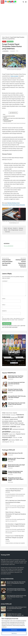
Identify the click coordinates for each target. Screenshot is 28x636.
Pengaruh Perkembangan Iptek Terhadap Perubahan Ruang (15, 472)
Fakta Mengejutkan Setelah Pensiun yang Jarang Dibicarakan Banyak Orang (16, 596)
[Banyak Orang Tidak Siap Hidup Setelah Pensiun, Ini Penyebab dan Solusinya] (3, 582)
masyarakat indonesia (6, 424)
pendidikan (6, 432)
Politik (20, 437)
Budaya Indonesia (9, 412)
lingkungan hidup (13, 423)
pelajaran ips (7, 429)
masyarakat (20, 423)
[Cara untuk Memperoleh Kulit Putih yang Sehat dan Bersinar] (4, 382)
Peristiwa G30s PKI (5, 435)
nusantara (13, 426)
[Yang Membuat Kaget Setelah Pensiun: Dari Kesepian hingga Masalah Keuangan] (3, 588)
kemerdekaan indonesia (7, 421)
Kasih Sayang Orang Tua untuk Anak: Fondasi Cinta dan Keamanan (16, 403)
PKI (18, 437)
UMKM (11, 441)
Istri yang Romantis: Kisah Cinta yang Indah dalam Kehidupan (17, 396)
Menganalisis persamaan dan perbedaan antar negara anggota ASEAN (15, 479)
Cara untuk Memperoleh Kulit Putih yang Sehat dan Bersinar (16, 383)
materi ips (12, 424)
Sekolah (17, 439)
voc (13, 441)
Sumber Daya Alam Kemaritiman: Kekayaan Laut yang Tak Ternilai (15, 537)
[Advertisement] (14, 19)
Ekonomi (7, 37)
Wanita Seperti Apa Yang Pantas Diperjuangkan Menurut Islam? (15, 376)
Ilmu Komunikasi (9, 524)
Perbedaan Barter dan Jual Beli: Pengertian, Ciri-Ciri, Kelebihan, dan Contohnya (15, 615)
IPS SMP (20, 417)
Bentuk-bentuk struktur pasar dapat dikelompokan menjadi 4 (16, 465)
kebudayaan (7, 419)
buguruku (15, 412)
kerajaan (15, 421)
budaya (3, 412)
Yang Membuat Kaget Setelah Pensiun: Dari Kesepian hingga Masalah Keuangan (16, 589)
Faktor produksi (14, 76)
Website (4, 310)
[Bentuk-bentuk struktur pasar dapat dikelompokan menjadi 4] (4, 465)
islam (3, 419)
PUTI (7, 500)
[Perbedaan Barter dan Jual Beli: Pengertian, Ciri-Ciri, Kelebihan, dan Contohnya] (3, 614)
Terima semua (14, 629)
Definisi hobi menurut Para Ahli (15, 453)
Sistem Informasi (9, 512)
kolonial (20, 421)
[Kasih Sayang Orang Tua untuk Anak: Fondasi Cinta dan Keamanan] (4, 403)
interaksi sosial (14, 417)
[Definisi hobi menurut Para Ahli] (4, 453)
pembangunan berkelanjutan (18, 429)
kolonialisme (5, 423)
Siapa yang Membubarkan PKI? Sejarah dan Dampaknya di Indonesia (16, 514)
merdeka (23, 424)
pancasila (18, 426)
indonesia (6, 417)
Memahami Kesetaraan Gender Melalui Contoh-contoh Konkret (15, 390)
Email (4, 304)
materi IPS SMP (17, 424)
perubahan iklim (14, 437)
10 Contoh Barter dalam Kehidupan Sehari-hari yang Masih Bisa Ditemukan (17, 607)
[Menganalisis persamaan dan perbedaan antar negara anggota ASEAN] (4, 478)
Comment (5, 281)
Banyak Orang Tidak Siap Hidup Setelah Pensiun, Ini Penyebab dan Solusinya (16, 582)
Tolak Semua (14, 633)
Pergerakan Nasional (20, 434)
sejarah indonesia (11, 439)
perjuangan (12, 435)
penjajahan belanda (12, 434)
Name (4, 298)
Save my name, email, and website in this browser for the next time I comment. (13, 319)
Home (3, 37)
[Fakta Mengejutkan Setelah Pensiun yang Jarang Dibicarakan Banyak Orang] (3, 595)
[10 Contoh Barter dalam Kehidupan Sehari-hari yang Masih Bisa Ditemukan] (3, 607)
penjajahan (5, 434)
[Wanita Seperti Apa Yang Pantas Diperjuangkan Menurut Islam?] (4, 376)
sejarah (5, 440)
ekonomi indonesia (6, 414)
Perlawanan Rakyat (7, 437)
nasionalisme (5, 426)
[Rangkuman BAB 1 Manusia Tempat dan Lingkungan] (4, 458)
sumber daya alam (5, 441)
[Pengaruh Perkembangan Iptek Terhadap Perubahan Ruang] (4, 471)
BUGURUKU (5, 51)
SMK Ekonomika (10, 41)
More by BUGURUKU (8, 246)
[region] (14, 626)
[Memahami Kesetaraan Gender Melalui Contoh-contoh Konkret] (4, 389)
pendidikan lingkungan (15, 431)
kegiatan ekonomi (14, 419)
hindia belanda (13, 414)
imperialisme (20, 414)
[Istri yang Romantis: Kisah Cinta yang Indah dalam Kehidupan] (4, 396)
